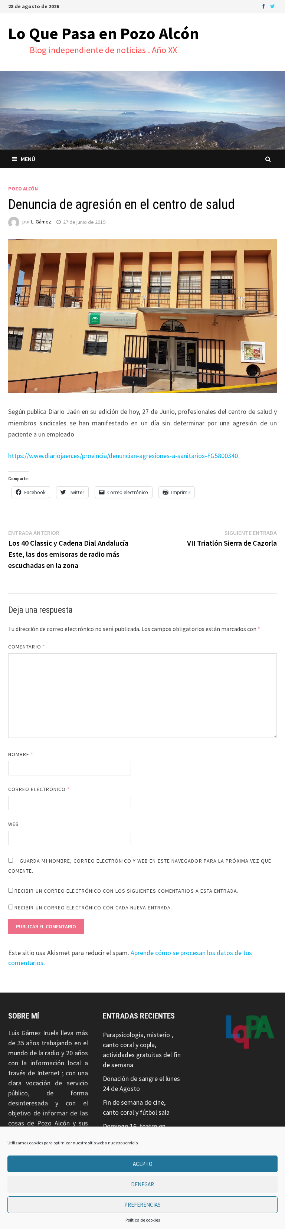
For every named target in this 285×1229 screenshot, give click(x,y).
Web (13, 824)
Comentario (26, 646)
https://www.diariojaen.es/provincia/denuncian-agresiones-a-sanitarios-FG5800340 (123, 455)
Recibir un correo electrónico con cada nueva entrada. (93, 907)
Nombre (21, 754)
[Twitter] (272, 5)
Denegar (142, 1184)
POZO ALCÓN (23, 188)
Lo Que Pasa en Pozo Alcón (103, 33)
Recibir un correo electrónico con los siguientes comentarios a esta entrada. (126, 891)
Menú (28, 159)
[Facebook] (264, 5)
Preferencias (142, 1204)
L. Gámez (41, 222)
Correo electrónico (39, 789)
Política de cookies (142, 1220)
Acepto (143, 1163)
